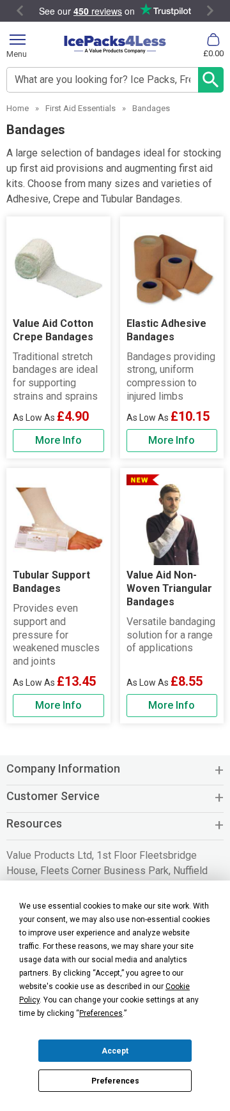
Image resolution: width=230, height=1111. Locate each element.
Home (17, 108)
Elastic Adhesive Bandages (166, 330)
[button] (115, 773)
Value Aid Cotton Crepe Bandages (53, 330)
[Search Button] (211, 80)
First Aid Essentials (80, 108)
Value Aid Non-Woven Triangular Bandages (169, 588)
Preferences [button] (101, 1013)
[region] (58, 268)
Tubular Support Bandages (51, 581)
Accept (115, 1051)
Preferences (115, 1081)
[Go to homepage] (115, 45)
